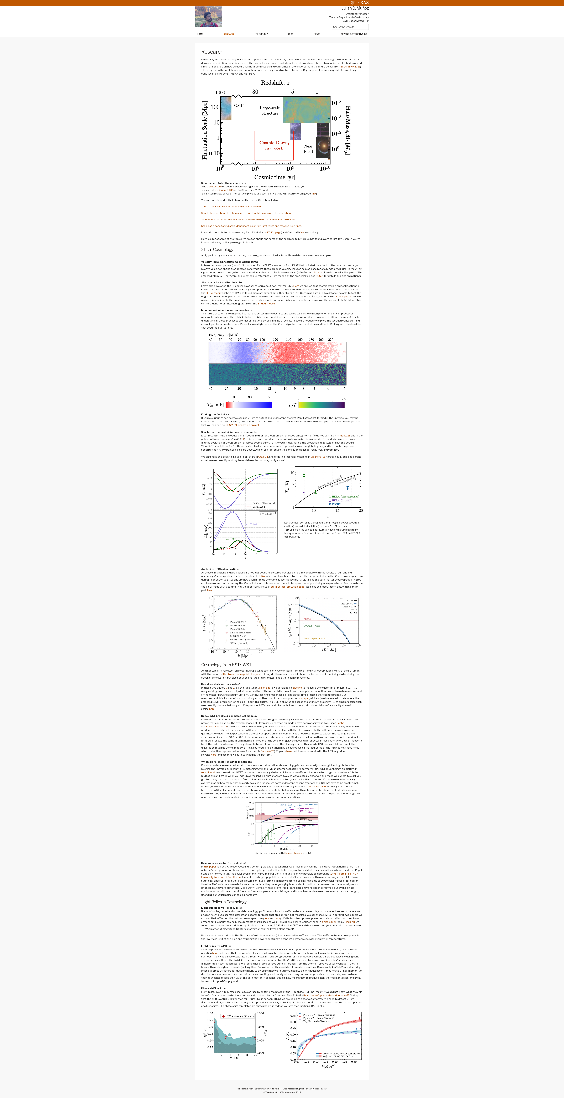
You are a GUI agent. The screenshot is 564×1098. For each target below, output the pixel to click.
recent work (208, 772)
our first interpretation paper (288, 586)
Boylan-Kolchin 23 (216, 726)
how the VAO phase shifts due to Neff (326, 995)
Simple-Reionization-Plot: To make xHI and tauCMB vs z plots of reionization (246, 213)
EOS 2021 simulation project (242, 425)
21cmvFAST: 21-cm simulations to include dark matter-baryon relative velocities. (248, 219)
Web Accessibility (291, 1089)
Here (296, 285)
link (314, 193)
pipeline (297, 687)
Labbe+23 (343, 723)
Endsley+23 (267, 751)
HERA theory (213, 293)
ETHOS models (267, 303)
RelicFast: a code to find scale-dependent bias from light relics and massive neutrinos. (251, 225)
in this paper (343, 296)
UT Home (241, 1089)
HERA (261, 576)
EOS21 (319, 275)
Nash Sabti (265, 687)
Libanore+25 (318, 456)
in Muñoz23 (343, 435)
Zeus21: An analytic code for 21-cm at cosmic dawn (231, 206)
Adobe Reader (320, 1089)
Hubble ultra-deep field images (241, 674)
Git (242, 439)
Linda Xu (350, 921)
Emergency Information (258, 1089)
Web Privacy (306, 1089)
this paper (317, 272)
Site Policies (276, 1089)
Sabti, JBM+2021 (350, 66)
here (210, 590)
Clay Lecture (214, 186)
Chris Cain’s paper (316, 786)
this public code (293, 853)
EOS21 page (274, 232)
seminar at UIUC (224, 190)
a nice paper (329, 921)
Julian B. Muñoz (355, 8)
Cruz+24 (263, 456)
